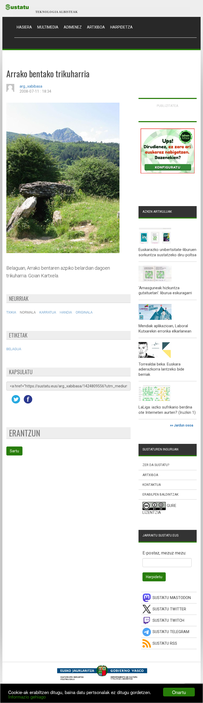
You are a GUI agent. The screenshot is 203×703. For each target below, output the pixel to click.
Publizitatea (167, 106)
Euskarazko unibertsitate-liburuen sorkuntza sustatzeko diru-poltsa (167, 252)
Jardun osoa (183, 425)
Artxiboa (96, 27)
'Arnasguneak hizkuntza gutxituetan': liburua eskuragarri (165, 291)
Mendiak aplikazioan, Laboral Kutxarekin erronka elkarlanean (165, 329)
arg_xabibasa (31, 86)
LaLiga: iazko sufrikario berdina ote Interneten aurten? (165, 410)
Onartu (179, 692)
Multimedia (47, 27)
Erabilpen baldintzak (160, 494)
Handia (66, 312)
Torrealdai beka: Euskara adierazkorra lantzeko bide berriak (161, 369)
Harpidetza (121, 27)
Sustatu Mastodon (172, 598)
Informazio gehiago (27, 696)
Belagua (13, 349)
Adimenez (73, 27)
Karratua (47, 312)
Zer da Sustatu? (155, 465)
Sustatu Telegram (171, 632)
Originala (84, 312)
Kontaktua (151, 485)
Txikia (11, 312)
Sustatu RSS (165, 643)
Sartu (14, 451)
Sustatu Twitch (168, 620)
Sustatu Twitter (169, 609)
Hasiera (26, 27)
